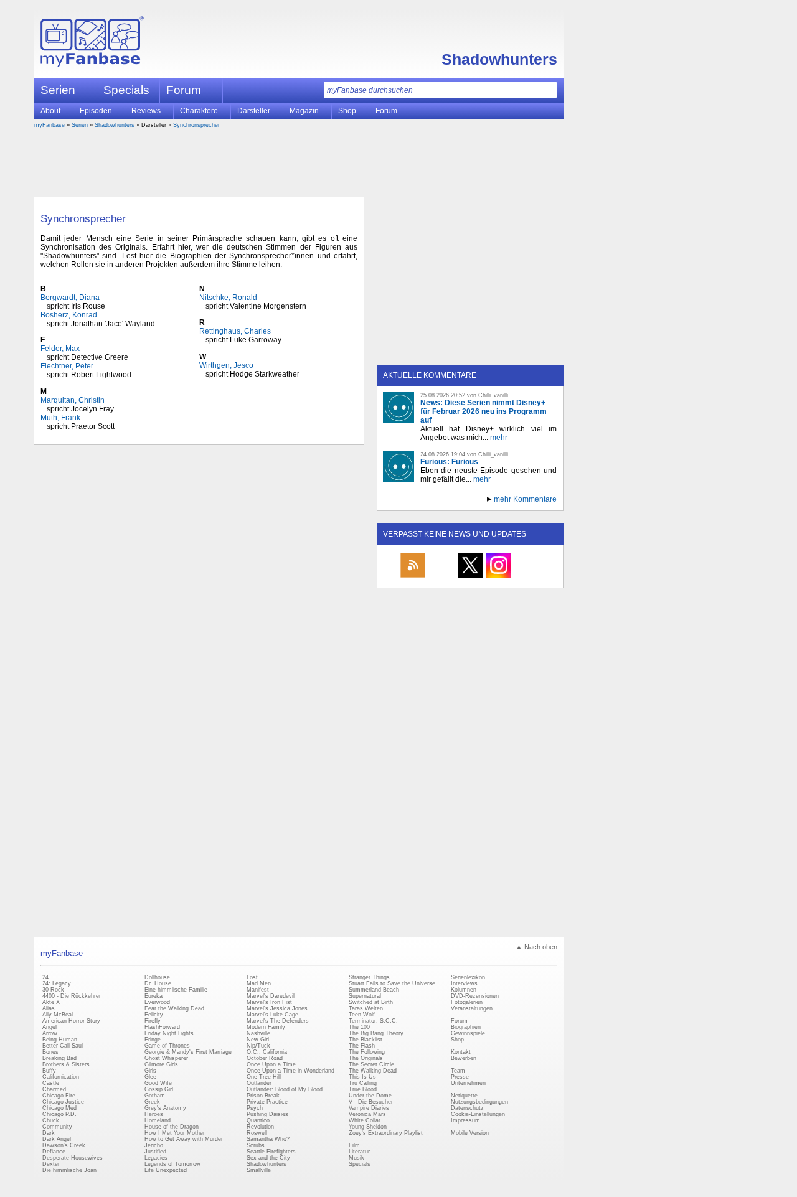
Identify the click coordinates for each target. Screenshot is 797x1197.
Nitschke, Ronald (228, 297)
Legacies (155, 1158)
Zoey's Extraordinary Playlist (386, 1133)
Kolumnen (463, 990)
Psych (255, 1108)
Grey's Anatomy (165, 1108)
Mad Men (259, 983)
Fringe (152, 1039)
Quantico (258, 1120)
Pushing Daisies (267, 1114)
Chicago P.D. (59, 1114)
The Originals (366, 1058)
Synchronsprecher (196, 125)
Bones (50, 1052)
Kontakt (461, 1052)
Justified (155, 1151)
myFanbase (49, 125)
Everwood (157, 1002)
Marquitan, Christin (72, 400)
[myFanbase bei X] (470, 577)
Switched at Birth (371, 1002)
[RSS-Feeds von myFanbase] (412, 577)
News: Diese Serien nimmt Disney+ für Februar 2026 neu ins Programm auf (483, 411)
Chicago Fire (58, 1095)
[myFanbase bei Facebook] (441, 577)
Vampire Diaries (369, 1108)
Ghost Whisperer (166, 1058)
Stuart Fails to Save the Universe (392, 983)
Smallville (259, 1170)
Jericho (153, 1145)
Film (354, 1145)
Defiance (53, 1151)
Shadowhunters (499, 59)
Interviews (464, 983)
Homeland (157, 1120)
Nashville (258, 1033)
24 (45, 977)
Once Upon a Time (271, 1064)
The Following (367, 1052)
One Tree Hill (264, 1077)
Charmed (54, 1089)
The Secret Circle (371, 1064)
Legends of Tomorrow (172, 1164)
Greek (152, 1102)
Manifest (258, 990)
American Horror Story (71, 1021)
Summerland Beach (374, 990)
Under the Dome (370, 1095)
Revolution (260, 1127)
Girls (150, 1071)
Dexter (51, 1164)
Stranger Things (369, 977)
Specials (126, 89)
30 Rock (53, 990)
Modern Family (266, 1027)
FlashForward (162, 1027)
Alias (48, 1008)
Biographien (466, 1027)
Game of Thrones (167, 1046)
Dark (48, 1133)
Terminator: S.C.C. (373, 1021)
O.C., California (267, 1052)
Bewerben (463, 1058)
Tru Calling (363, 1083)
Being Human (59, 1039)
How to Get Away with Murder (183, 1139)
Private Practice (267, 1102)
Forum (183, 89)
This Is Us (362, 1077)
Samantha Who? (268, 1139)
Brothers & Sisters (66, 1064)
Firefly (152, 1021)
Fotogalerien (467, 1002)
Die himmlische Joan (69, 1170)
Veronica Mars (367, 1114)
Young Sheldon (368, 1127)
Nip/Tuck (258, 1046)
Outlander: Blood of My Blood (285, 1089)
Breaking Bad (59, 1058)
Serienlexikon (468, 977)
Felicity (153, 1015)
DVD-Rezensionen (475, 996)
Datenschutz (467, 1108)
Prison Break (263, 1095)
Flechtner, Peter (66, 366)
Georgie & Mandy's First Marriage (188, 1052)
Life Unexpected (165, 1170)
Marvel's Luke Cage (272, 1015)
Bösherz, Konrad (68, 315)
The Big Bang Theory (376, 1033)
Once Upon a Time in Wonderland (290, 1071)
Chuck (50, 1120)
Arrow (49, 1033)
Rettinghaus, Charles (235, 331)
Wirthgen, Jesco (226, 365)
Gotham (154, 1095)
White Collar (364, 1120)
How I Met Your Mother (174, 1133)
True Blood (363, 1089)
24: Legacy (56, 983)
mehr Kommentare (525, 499)
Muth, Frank (60, 417)
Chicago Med (59, 1108)
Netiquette (464, 1095)
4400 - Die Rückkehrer (71, 996)
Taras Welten (366, 1008)
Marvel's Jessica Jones (277, 1008)
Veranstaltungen (472, 1008)
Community (57, 1127)
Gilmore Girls (161, 1064)
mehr (498, 437)
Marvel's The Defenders (278, 1021)
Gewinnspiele (468, 1033)
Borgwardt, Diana (70, 297)
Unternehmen (468, 1083)
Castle (50, 1083)
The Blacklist (365, 1039)
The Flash (362, 1046)
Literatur (359, 1151)
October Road (265, 1058)
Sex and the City (268, 1158)
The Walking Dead (373, 1071)
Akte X (51, 1002)
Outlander (259, 1083)
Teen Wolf (362, 1015)
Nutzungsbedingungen (479, 1102)
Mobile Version (470, 1133)
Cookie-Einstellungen (478, 1114)
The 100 (359, 1027)
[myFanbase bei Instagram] (498, 577)
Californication (60, 1077)
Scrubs (256, 1145)
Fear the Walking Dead (174, 1008)
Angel (49, 1027)
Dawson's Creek (63, 1145)
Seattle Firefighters (271, 1151)
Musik (356, 1158)
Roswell (257, 1133)
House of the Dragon (171, 1127)
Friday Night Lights (169, 1033)
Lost (252, 977)
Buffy (49, 1071)
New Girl (258, 1039)
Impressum (465, 1120)
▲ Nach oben (536, 947)
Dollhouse (157, 977)
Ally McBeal (57, 1015)
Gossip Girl (158, 1089)
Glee (150, 1077)
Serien (80, 125)
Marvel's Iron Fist (269, 1002)
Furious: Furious (449, 462)
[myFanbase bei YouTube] (527, 577)
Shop (457, 1039)
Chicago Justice (63, 1102)
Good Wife (158, 1083)
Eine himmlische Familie (175, 990)
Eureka (153, 996)
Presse (460, 1077)
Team (458, 1071)
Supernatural (365, 996)
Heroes (153, 1114)
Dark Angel (56, 1139)
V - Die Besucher (371, 1102)
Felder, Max (60, 348)
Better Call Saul (62, 1046)
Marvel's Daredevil (271, 996)
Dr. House (157, 983)
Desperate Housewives (72, 1158)
